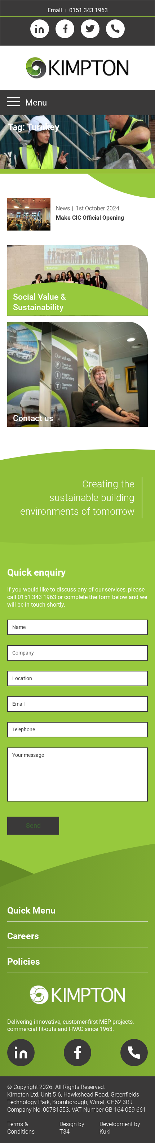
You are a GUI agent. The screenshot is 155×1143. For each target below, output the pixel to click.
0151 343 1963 (88, 10)
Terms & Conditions (21, 1128)
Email (55, 10)
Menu (36, 103)
